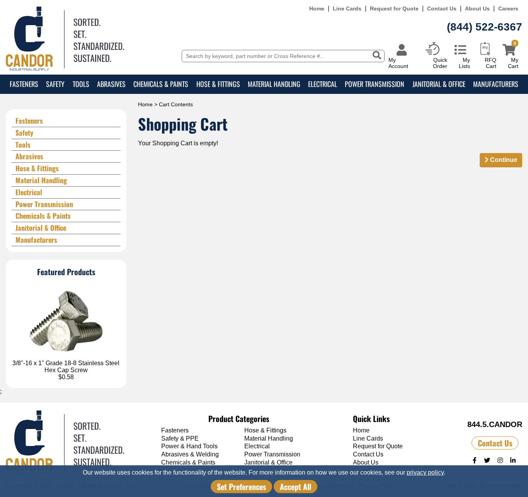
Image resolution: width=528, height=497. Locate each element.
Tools (81, 84)
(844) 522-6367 (484, 27)
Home (316, 9)
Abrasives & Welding (190, 454)
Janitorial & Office (438, 84)
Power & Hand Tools (189, 446)
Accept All (295, 486)
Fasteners (24, 84)
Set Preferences (241, 486)
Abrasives (111, 84)
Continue (503, 160)
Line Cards (347, 9)
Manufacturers (495, 84)
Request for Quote (394, 9)
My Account (398, 63)
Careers (508, 9)
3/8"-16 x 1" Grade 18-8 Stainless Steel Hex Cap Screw (65, 366)
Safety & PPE (180, 438)
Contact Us (441, 9)
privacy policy (425, 472)
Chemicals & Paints (160, 84)
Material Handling (274, 84)
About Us (477, 9)
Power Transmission (374, 84)
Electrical (322, 84)
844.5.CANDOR (494, 424)
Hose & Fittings (218, 84)
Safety (55, 84)
